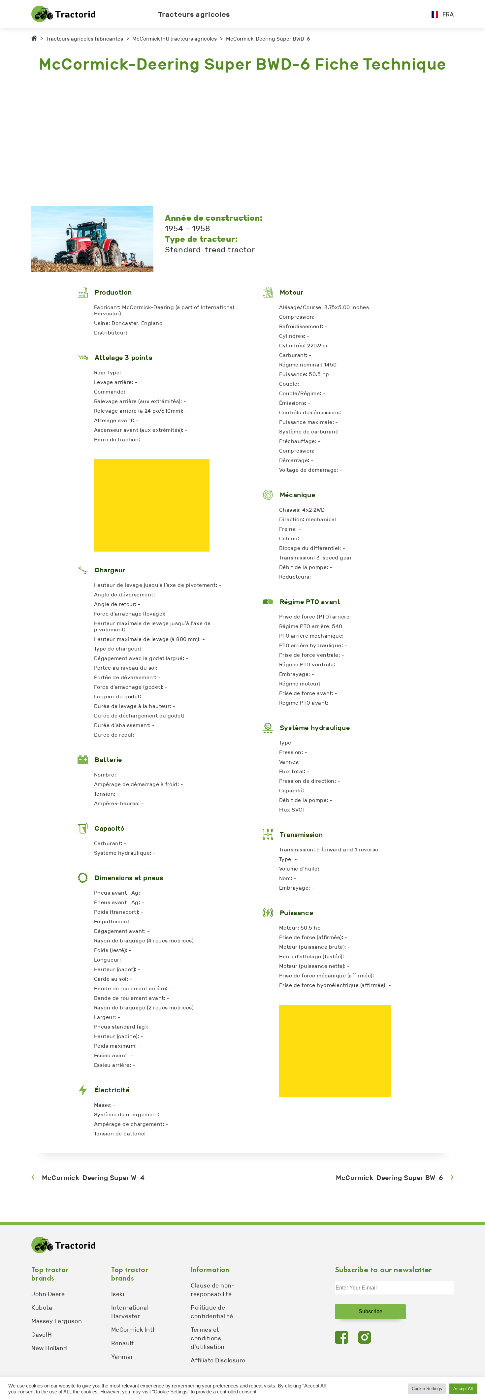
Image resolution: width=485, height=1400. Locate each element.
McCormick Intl (132, 1329)
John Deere (48, 1294)
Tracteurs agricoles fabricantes (84, 39)
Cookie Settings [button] (427, 1388)
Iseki (117, 1294)
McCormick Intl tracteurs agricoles (174, 39)
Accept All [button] (463, 1388)
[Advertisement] (229, 140)
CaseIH (41, 1334)
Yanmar (122, 1356)
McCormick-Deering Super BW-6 (389, 1178)
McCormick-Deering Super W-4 (93, 1178)
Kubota (41, 1307)
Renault (122, 1343)
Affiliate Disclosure (218, 1360)
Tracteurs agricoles (194, 14)
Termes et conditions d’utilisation (208, 1338)
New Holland (49, 1348)
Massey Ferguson (56, 1321)
